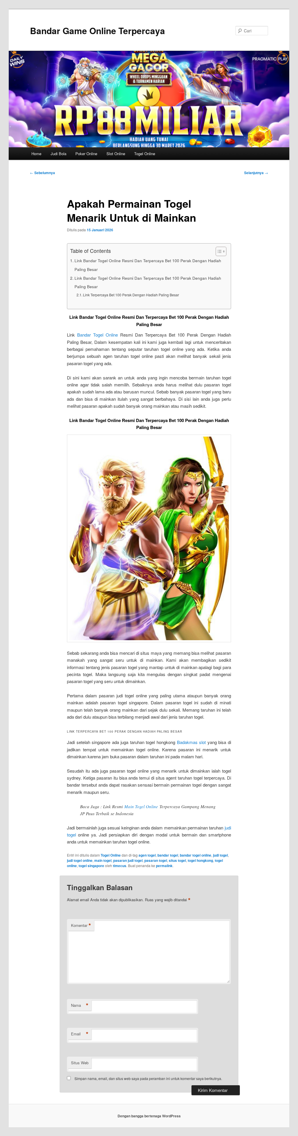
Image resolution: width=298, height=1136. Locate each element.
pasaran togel (155, 860)
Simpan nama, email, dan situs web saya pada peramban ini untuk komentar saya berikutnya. (148, 1078)
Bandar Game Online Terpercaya (97, 30)
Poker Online (86, 153)
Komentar (81, 925)
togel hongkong (200, 860)
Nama (79, 1005)
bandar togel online (195, 855)
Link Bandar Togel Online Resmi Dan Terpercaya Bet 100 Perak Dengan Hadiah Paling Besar (147, 265)
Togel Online (144, 153)
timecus (119, 865)
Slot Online (116, 153)
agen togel (147, 855)
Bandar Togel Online (97, 335)
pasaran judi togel (128, 860)
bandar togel (167, 855)
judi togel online (80, 860)
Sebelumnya (42, 172)
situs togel (177, 860)
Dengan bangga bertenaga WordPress (149, 1116)
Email (79, 1034)
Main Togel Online (141, 806)
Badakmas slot (191, 742)
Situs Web (79, 1062)
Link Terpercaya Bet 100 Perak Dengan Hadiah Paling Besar (131, 294)
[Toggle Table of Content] (218, 251)
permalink (164, 865)
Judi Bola (58, 153)
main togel (102, 860)
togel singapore (91, 865)
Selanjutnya (256, 172)
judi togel (220, 855)
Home (36, 153)
